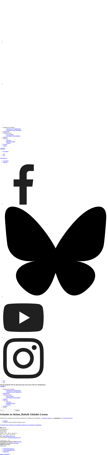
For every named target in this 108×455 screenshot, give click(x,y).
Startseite (5, 421)
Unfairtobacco (3, 158)
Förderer (8, 143)
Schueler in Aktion (46, 418)
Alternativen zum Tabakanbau (13, 130)
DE (4, 155)
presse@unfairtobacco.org (14, 437)
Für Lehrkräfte (10, 134)
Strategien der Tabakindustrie (13, 128)
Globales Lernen (7, 394)
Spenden (3, 148)
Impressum (6, 451)
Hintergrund (6, 131)
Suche (4, 145)
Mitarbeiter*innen (10, 141)
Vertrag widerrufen (4, 454)
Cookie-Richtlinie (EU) (9, 450)
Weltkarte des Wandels (8, 389)
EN (4, 154)
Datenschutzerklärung (8, 448)
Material (5, 137)
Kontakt (5, 144)
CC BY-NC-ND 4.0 (67, 418)
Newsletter (6, 151)
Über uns (8, 140)
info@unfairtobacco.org (9, 436)
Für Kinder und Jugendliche (13, 136)
